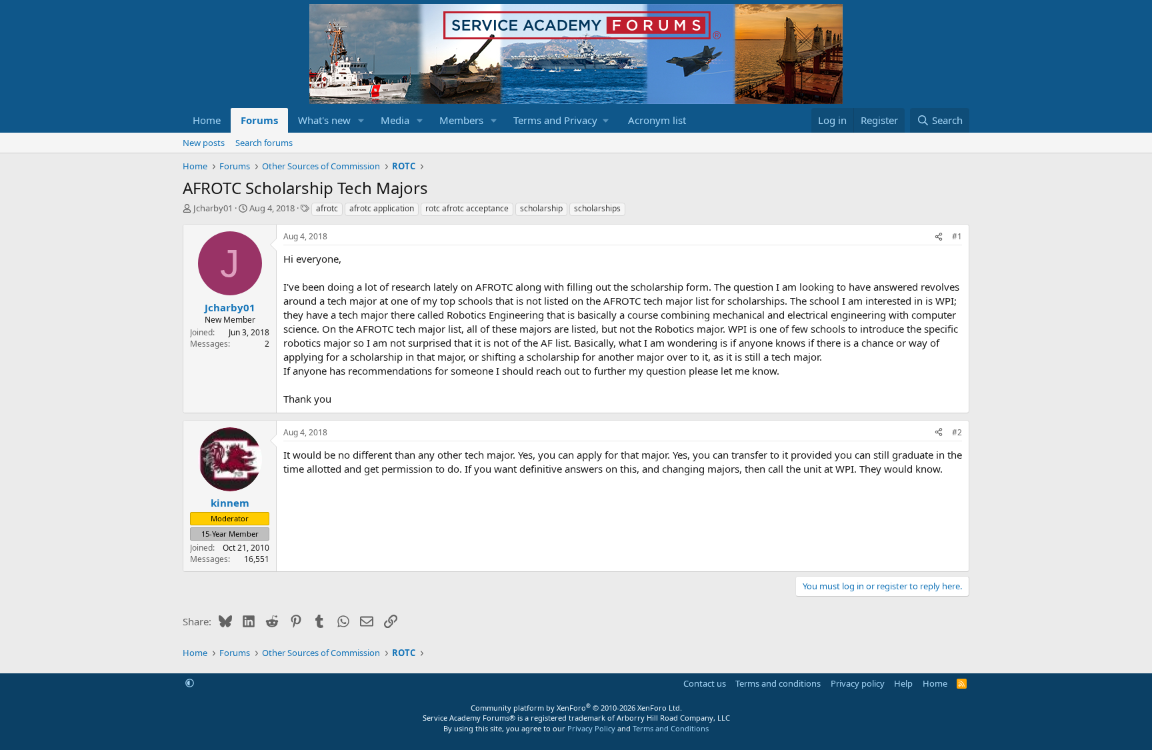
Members (461, 120)
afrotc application (381, 208)
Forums (259, 120)
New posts (204, 143)
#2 (957, 432)
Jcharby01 (213, 208)
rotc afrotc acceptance (467, 208)
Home (207, 120)
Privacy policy (858, 683)
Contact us (704, 683)
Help (903, 683)
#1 (957, 236)
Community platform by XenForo (576, 708)
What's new (324, 120)
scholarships (597, 208)
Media (395, 120)
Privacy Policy (591, 728)
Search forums (264, 143)
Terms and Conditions (671, 728)
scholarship (541, 208)
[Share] (938, 237)
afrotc (327, 208)
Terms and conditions (778, 683)
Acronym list (657, 120)
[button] (361, 120)
